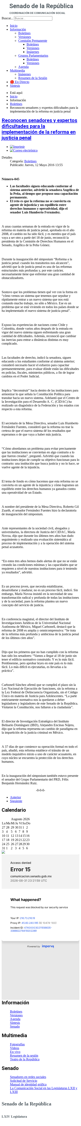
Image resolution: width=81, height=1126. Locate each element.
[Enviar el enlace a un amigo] (24, 150)
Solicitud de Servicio (23, 1080)
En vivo (15, 1052)
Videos (14, 1048)
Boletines (30, 161)
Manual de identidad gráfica (28, 1084)
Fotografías (17, 1044)
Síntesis (15, 1022)
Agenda (15, 1019)
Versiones (16, 1015)
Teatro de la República (24, 1059)
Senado (15, 1026)
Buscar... (7, 18)
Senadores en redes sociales (28, 1077)
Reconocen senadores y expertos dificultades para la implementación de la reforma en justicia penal (39, 129)
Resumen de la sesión (24, 1055)
